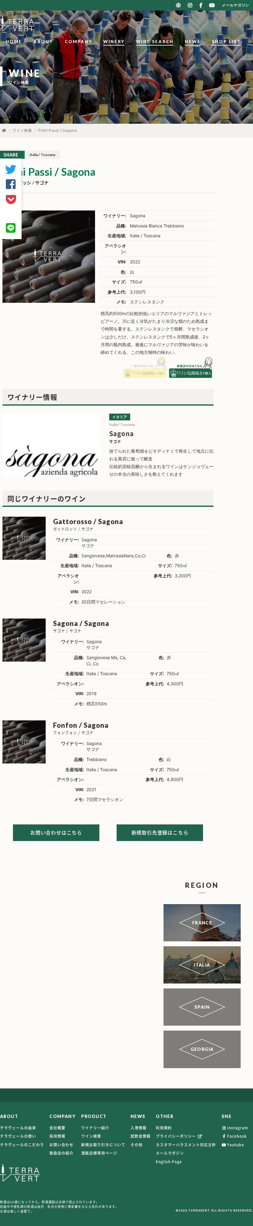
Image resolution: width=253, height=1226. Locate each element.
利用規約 (164, 1128)
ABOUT (43, 41)
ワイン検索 (22, 130)
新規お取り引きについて (103, 1145)
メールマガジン (170, 1153)
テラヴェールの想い (18, 1136)
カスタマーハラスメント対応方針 (186, 1145)
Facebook (237, 1136)
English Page (169, 1161)
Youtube (235, 1145)
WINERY (114, 41)
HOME (14, 41)
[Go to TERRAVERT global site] (178, 5)
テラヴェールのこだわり (22, 1145)
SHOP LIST (226, 41)
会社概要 (57, 1128)
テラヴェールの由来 (18, 1128)
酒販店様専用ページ (99, 1153)
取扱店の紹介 (61, 1153)
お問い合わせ (61, 1145)
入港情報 (139, 1128)
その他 (137, 1145)
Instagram (237, 1128)
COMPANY (78, 41)
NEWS (192, 41)
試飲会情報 (141, 1136)
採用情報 (57, 1136)
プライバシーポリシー (176, 1136)
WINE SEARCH (155, 41)
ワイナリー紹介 (95, 1128)
